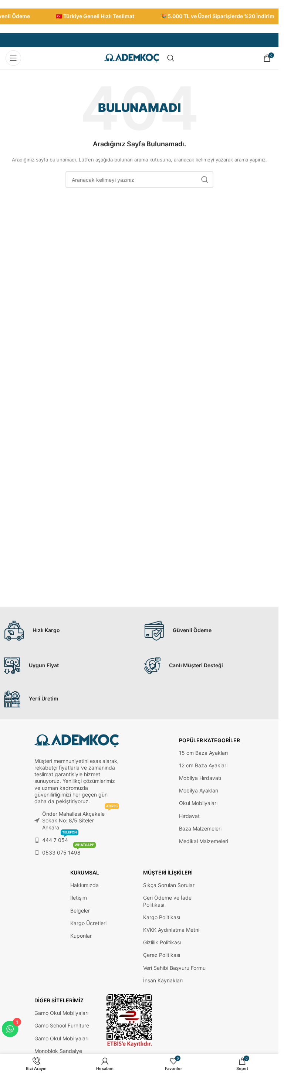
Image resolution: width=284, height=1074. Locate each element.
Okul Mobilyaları (198, 803)
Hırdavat (189, 816)
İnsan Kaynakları (163, 980)
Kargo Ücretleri (88, 923)
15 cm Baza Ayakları (203, 753)
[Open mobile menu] (13, 58)
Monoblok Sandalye (58, 1051)
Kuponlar (81, 935)
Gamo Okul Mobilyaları (61, 1013)
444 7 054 (59, 838)
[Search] (170, 58)
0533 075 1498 (68, 851)
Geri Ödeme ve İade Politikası (167, 900)
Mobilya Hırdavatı (200, 778)
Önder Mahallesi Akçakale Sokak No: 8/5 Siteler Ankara (80, 819)
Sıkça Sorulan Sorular (169, 885)
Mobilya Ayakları (198, 790)
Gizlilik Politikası (162, 942)
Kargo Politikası (161, 917)
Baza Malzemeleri (200, 828)
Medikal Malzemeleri (203, 841)
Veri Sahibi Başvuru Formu (174, 968)
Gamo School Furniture (61, 1025)
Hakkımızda (84, 885)
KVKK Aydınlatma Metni (171, 930)
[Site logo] (132, 57)
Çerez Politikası (161, 955)
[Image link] (129, 1020)
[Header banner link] (139, 16)
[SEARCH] (204, 179)
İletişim (78, 897)
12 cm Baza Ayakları (203, 765)
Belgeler (80, 910)
